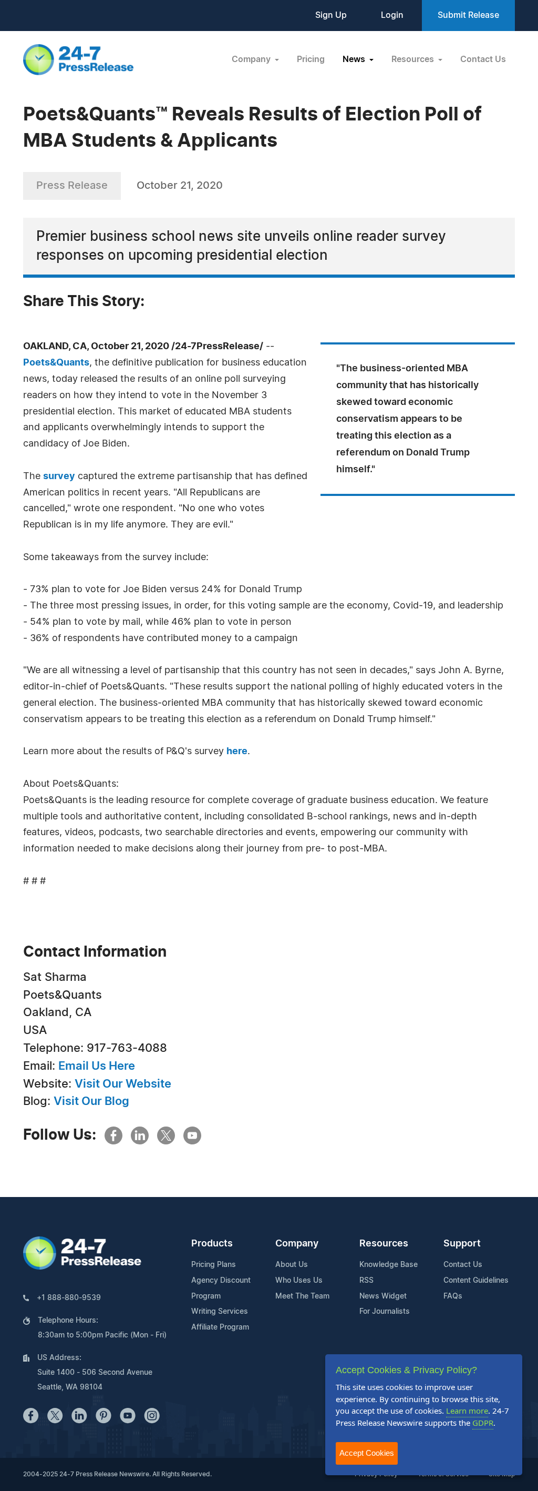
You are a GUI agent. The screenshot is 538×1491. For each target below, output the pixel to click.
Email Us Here (96, 1066)
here (236, 751)
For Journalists (384, 1311)
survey (59, 476)
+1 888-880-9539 (69, 1298)
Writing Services (219, 1311)
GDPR (482, 1422)
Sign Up (331, 15)
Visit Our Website (123, 1084)
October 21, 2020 (180, 185)
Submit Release (468, 15)
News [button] (355, 59)
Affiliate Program (220, 1327)
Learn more (467, 1410)
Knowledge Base (388, 1265)
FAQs (452, 1296)
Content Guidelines (476, 1280)
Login (392, 15)
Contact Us (483, 59)
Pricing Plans (213, 1265)
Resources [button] (413, 59)
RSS (366, 1280)
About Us (291, 1265)
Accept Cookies (366, 1452)
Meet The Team (302, 1296)
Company (296, 1244)
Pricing (311, 59)
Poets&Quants (56, 363)
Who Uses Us (299, 1280)
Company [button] (252, 59)
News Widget (383, 1296)
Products (212, 1244)
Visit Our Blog (91, 1101)
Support (462, 1244)
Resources (383, 1244)
